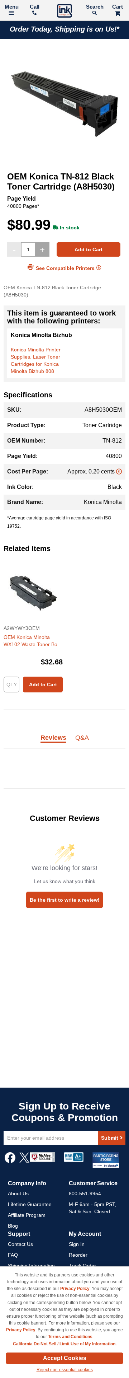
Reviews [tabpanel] (53, 738)
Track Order (82, 1266)
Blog (13, 1226)
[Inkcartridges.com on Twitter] (24, 1161)
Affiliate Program (27, 1215)
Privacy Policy (75, 1288)
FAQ (13, 1255)
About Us (18, 1193)
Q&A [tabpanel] (82, 738)
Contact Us (20, 1244)
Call (34, 7)
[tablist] (64, 742)
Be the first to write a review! (65, 900)
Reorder (78, 1255)
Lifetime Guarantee (30, 1204)
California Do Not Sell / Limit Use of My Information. (64, 1343)
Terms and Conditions (70, 1336)
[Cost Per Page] (119, 471)
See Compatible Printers (65, 268)
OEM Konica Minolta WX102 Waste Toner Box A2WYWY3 (32, 641)
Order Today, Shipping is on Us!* (65, 29)
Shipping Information (31, 1266)
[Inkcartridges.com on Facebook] (10, 1161)
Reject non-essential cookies (65, 1369)
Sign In (77, 1244)
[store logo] (64, 11)
